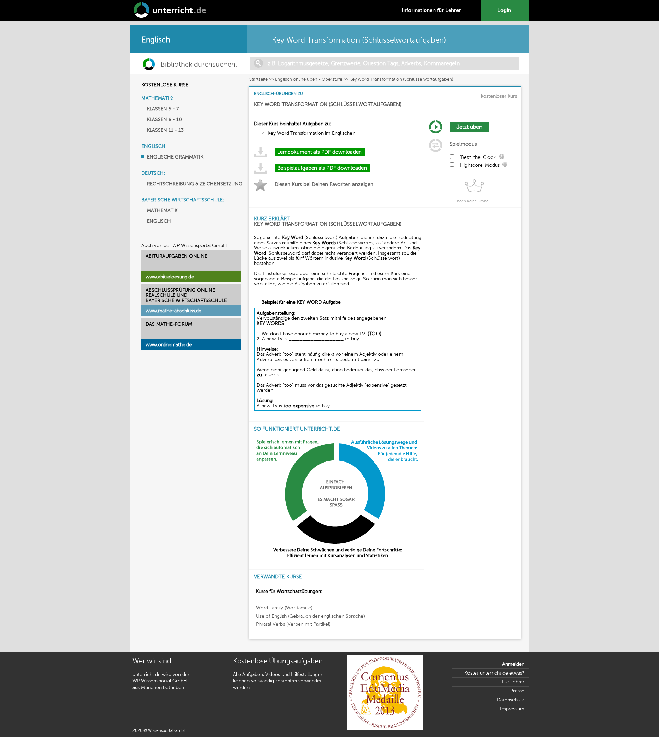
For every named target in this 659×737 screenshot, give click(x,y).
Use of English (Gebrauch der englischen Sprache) (310, 616)
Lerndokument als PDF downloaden (319, 152)
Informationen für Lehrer (431, 10)
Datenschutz (510, 699)
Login (505, 10)
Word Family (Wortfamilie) (284, 607)
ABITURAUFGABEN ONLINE (176, 256)
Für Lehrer (513, 682)
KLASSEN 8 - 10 (164, 119)
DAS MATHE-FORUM (169, 324)
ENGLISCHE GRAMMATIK (175, 157)
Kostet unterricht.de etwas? (494, 673)
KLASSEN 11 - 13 (165, 130)
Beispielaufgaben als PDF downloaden (322, 168)
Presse (517, 690)
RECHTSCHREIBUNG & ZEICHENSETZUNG (194, 183)
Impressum (512, 708)
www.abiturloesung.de (170, 276)
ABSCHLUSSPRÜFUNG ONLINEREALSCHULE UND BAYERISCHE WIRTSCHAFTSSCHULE (186, 295)
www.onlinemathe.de (169, 344)
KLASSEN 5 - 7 (163, 109)
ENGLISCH (159, 221)
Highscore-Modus (480, 165)
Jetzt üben (469, 127)
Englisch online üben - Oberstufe (308, 79)
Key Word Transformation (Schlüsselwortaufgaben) (401, 79)
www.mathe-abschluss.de (173, 310)
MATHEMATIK (162, 210)
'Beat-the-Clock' (478, 157)
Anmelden (513, 664)
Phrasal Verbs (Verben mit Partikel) (293, 624)
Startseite (258, 79)
